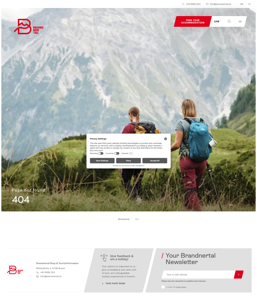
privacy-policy (181, 287)
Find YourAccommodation (193, 21)
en (249, 4)
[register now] (239, 275)
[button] (229, 21)
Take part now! (115, 283)
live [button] (216, 21)
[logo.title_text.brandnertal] (29, 27)
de (241, 4)
